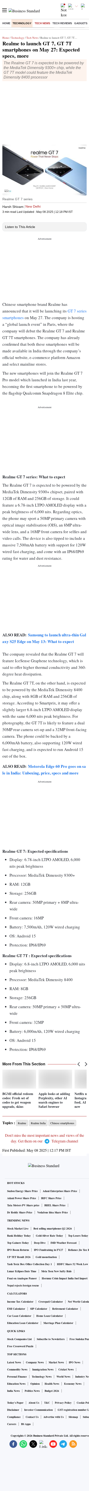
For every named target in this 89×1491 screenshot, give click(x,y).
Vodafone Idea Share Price (52, 1212)
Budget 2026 (52, 1391)
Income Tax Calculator (20, 1301)
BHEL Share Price (55, 1205)
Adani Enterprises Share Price (60, 1191)
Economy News (72, 1383)
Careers (11, 1424)
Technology (22, 23)
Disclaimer (13, 1410)
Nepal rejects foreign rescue (23, 1285)
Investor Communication (38, 1410)
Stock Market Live (17, 1228)
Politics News (32, 1391)
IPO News (74, 1362)
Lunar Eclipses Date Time (21, 1271)
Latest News (14, 1362)
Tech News (42, 23)
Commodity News (17, 1369)
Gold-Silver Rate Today (49, 1235)
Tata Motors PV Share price (23, 1205)
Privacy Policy (63, 1402)
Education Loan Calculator (22, 1323)
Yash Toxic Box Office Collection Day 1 (29, 1264)
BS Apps (26, 1424)
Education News (16, 1383)
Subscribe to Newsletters (51, 1339)
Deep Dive (40, 1242)
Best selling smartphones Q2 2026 (52, 1228)
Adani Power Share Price (21, 1198)
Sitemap (73, 1417)
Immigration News (42, 1369)
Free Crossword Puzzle (20, 1346)
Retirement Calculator (65, 1308)
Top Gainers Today (18, 1242)
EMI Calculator (16, 1308)
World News (63, 1376)
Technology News (42, 1376)
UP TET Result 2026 (19, 1257)
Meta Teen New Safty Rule (56, 1271)
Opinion (35, 1383)
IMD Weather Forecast (64, 1242)
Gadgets (80, 23)
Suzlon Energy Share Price (22, 1191)
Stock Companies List (19, 1339)
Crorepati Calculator (50, 1301)
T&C (47, 1402)
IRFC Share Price (51, 1198)
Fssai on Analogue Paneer (22, 1278)
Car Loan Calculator (19, 1316)
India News (13, 1391)
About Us (33, 1402)
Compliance (14, 1417)
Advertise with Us (53, 1417)
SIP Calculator (38, 1308)
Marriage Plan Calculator (58, 1323)
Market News (56, 1362)
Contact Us (32, 1417)
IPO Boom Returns (18, 1250)
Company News (35, 1362)
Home (6, 23)
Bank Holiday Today (19, 1235)
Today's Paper (15, 1402)
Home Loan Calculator (49, 1316)
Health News (52, 1383)
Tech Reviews (62, 23)
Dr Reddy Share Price (19, 1212)
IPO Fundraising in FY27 (48, 1250)
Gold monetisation (46, 1257)
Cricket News (66, 1369)
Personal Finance (17, 1376)
